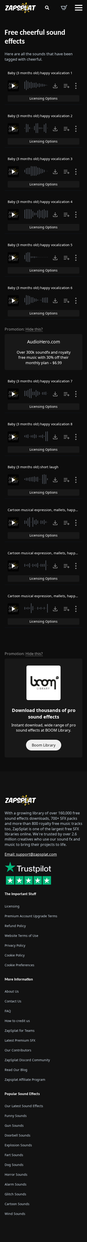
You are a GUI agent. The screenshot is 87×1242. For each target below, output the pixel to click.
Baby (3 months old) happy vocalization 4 (40, 201)
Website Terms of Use (21, 935)
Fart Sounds (14, 1155)
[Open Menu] (78, 7)
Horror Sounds (16, 1174)
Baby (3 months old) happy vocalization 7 (40, 381)
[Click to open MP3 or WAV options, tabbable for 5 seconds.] (55, 85)
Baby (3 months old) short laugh (33, 467)
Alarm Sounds (15, 1184)
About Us (12, 991)
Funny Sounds (16, 1115)
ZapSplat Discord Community (27, 1060)
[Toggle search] (47, 8)
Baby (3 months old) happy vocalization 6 (40, 288)
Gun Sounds (14, 1125)
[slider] (36, 85)
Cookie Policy (15, 955)
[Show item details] (75, 85)
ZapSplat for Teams (20, 1030)
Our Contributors (18, 1050)
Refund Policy (15, 926)
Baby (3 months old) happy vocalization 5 (40, 245)
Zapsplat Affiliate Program (25, 1079)
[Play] (13, 85)
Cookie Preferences (19, 965)
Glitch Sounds (15, 1194)
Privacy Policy (15, 945)
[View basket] (64, 7)
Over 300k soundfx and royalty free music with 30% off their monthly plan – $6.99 (44, 357)
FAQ (8, 1011)
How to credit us (17, 1021)
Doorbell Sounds (17, 1135)
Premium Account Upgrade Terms (31, 916)
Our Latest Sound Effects (24, 1106)
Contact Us (13, 1001)
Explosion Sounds (18, 1145)
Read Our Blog (16, 1070)
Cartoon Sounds (17, 1204)
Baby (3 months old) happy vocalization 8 (40, 424)
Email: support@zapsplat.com (31, 854)
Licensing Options (43, 98)
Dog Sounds (14, 1164)
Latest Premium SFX (20, 1040)
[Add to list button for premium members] (66, 85)
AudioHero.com (43, 341)
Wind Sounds (15, 1213)
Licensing (12, 906)
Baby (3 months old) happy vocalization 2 (40, 116)
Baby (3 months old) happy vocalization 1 (40, 73)
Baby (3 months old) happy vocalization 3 (40, 159)
